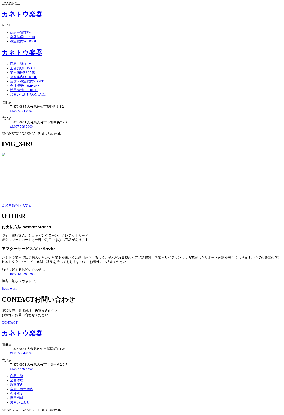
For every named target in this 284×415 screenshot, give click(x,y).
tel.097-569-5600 (21, 126)
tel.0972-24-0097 (21, 110)
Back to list (9, 288)
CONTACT (10, 322)
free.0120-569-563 (22, 273)
